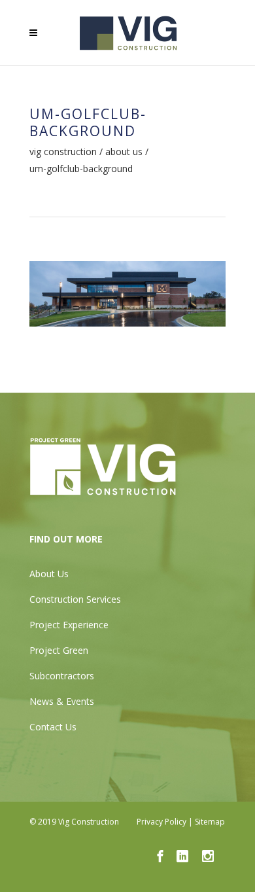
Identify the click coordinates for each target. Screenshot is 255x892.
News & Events (61, 701)
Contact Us (52, 727)
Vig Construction (63, 151)
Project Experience (69, 624)
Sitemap (210, 821)
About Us (124, 151)
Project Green (58, 650)
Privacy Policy (161, 821)
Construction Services (75, 599)
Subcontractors (61, 675)
